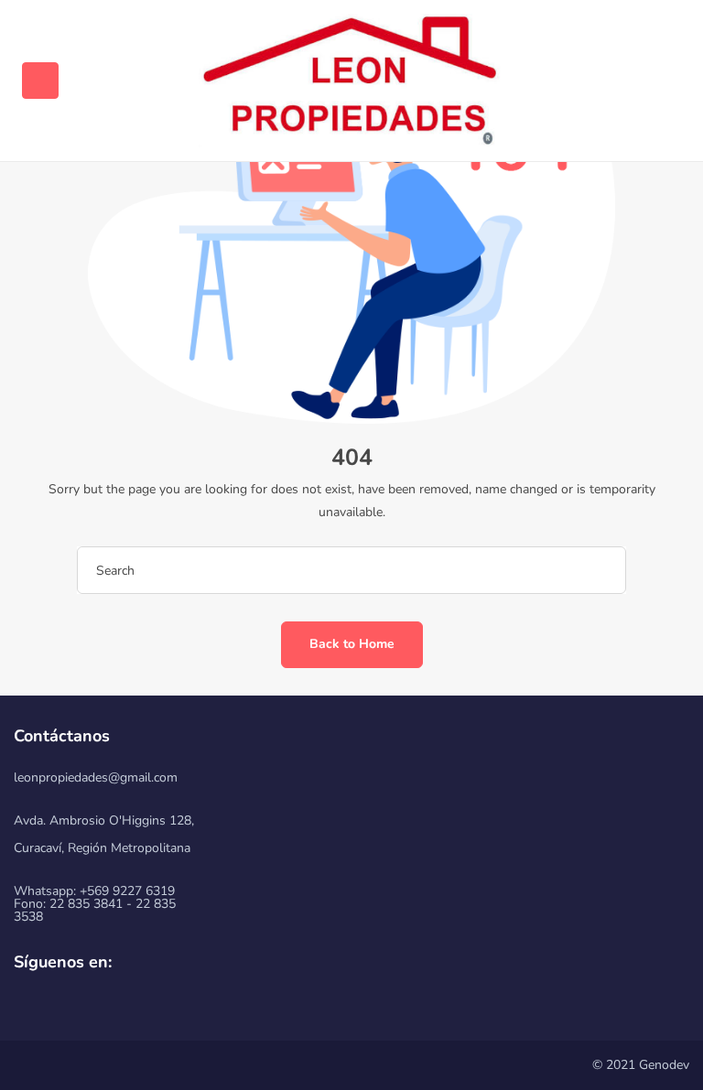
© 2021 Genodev (640, 1065)
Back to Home (352, 644)
